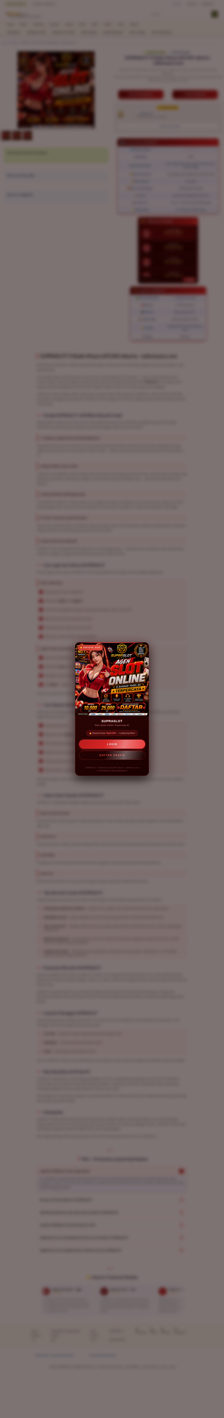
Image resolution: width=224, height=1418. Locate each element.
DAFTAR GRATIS (112, 755)
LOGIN (112, 744)
